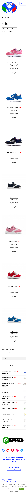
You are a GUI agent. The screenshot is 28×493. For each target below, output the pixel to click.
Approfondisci (14, 491)
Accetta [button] (21, 488)
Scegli (14, 73)
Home (5, 17)
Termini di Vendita (10, 457)
